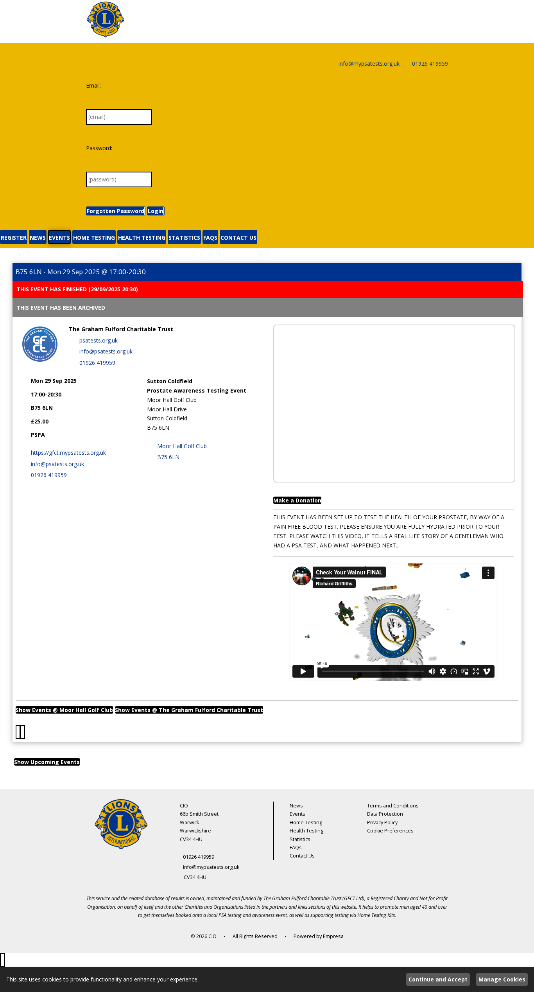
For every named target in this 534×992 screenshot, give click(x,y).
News (296, 805)
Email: (93, 85)
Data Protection (385, 814)
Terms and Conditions (393, 805)
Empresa (333, 936)
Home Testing (306, 822)
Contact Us (302, 855)
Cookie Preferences (390, 830)
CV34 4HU (195, 877)
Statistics (300, 839)
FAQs (296, 847)
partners (278, 907)
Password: (99, 148)
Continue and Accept (438, 979)
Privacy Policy (382, 822)
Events (297, 814)
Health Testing (306, 830)
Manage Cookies (501, 979)
